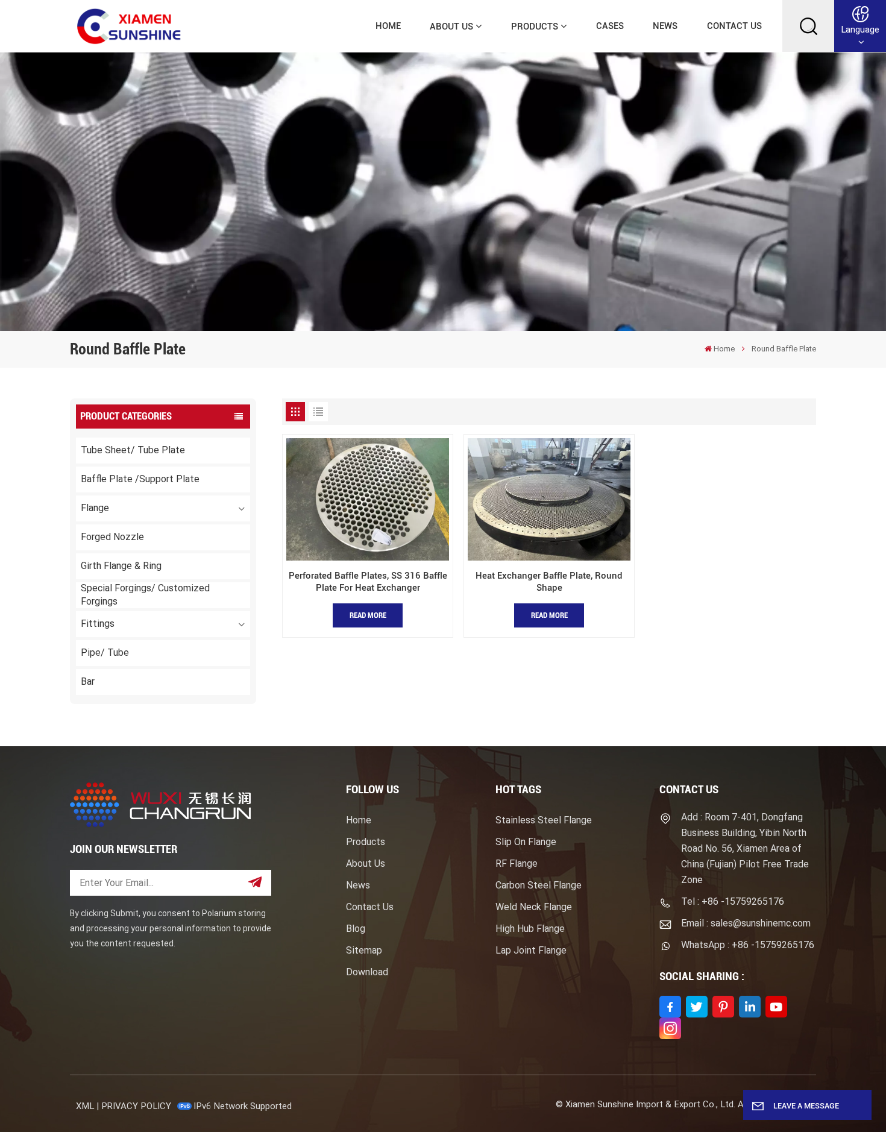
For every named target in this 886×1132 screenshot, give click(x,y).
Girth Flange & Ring (121, 565)
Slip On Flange (525, 841)
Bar (88, 681)
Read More (368, 615)
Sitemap (364, 950)
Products (534, 26)
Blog (355, 928)
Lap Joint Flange (531, 950)
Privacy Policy (136, 1106)
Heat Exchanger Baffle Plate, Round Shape (549, 582)
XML (85, 1106)
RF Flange (516, 863)
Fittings (98, 623)
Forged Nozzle (112, 536)
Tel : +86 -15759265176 (732, 901)
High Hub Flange (530, 928)
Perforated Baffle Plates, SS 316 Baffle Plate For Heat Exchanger (368, 582)
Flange (95, 508)
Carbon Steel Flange (538, 885)
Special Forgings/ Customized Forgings (145, 594)
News (665, 25)
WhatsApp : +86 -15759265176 (747, 945)
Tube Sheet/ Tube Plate (133, 450)
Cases (610, 25)
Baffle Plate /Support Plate (140, 479)
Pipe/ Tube (105, 652)
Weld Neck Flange (533, 907)
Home (388, 25)
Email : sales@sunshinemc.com (746, 923)
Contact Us (734, 25)
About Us (451, 26)
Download (367, 972)
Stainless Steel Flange (543, 820)
